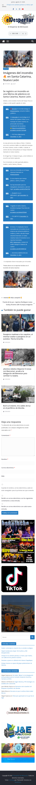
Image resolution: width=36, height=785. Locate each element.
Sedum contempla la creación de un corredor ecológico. (17, 648)
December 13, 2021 (15, 136)
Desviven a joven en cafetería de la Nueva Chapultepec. (17, 660)
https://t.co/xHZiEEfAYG (18, 128)
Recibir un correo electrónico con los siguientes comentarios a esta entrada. (17, 499)
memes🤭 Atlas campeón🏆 (12, 298)
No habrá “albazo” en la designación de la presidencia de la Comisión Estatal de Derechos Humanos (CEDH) (17, 677)
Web (2, 476)
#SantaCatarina (14, 111)
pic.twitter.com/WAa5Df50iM (18, 212)
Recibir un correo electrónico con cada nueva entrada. (16, 507)
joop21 (14, 84)
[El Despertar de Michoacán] (3, 41)
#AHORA (14, 109)
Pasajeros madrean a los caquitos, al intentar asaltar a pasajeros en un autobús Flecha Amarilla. (18, 336)
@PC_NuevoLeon (15, 242)
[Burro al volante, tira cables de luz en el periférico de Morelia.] (18, 387)
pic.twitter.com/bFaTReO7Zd (22, 189)
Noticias (6, 68)
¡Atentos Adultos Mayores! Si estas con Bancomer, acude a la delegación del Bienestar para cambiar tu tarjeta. (17, 372)
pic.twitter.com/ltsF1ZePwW (18, 130)
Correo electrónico (8, 468)
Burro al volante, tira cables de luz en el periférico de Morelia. (16, 407)
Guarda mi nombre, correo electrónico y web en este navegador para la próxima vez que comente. (17, 489)
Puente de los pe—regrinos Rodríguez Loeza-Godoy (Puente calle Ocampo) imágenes (18, 303)
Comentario (5, 435)
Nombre (4, 459)
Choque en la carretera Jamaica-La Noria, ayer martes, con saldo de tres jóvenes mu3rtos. (20, 5)
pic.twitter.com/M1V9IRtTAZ (18, 249)
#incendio (15, 117)
